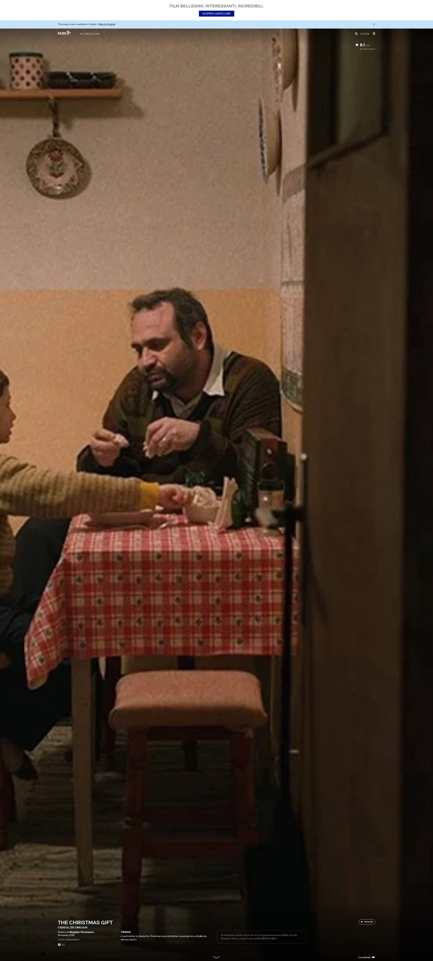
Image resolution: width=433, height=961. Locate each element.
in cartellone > (267, 938)
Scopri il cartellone (216, 13)
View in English (106, 24)
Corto (61, 939)
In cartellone (90, 33)
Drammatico (72, 939)
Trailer (368, 921)
